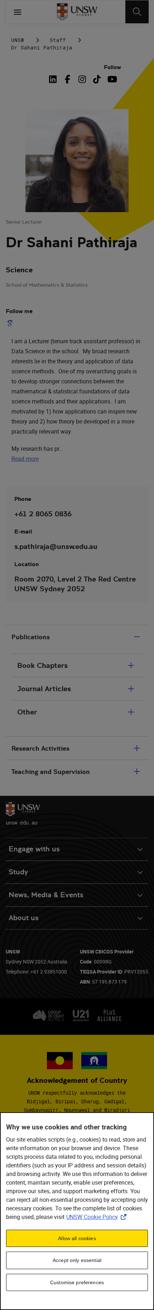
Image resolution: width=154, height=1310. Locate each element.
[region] (77, 1211)
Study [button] (18, 872)
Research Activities (40, 748)
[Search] (137, 11)
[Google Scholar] (11, 323)
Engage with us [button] (34, 849)
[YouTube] (111, 79)
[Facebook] (67, 79)
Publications (30, 637)
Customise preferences (77, 1282)
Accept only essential (77, 1260)
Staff (58, 40)
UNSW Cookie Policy (97, 1217)
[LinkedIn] (54, 79)
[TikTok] (97, 79)
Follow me (19, 311)
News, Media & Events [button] (46, 895)
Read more (25, 459)
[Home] (77, 11)
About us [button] (24, 918)
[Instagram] (82, 79)
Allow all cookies (77, 1238)
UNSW (17, 40)
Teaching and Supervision (50, 771)
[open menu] (17, 11)
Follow (112, 67)
